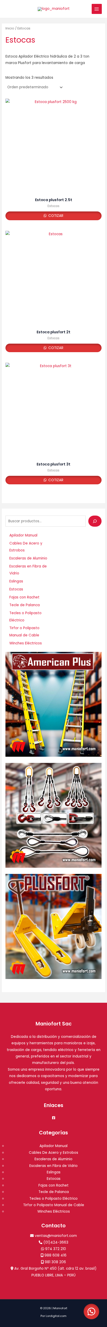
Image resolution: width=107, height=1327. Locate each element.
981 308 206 (55, 1262)
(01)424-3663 (55, 1242)
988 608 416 (55, 1255)
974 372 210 (55, 1248)
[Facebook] (53, 1117)
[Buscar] (95, 521)
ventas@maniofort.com (56, 1235)
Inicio (9, 28)
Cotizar (55, 215)
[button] (91, 1311)
